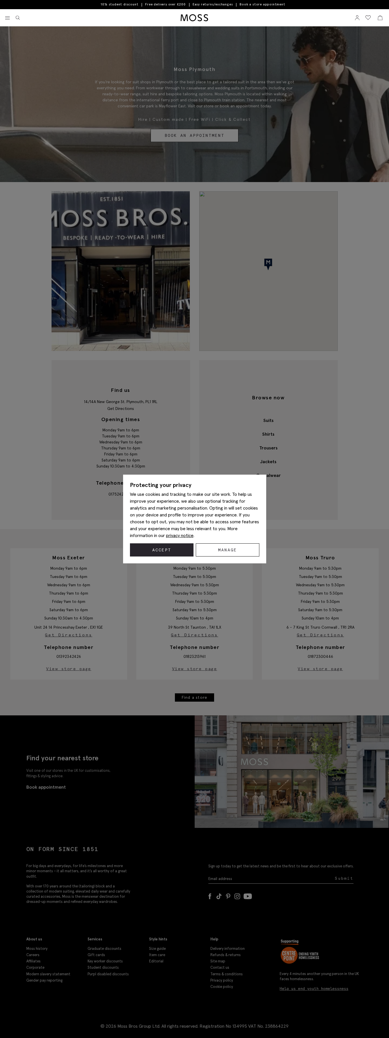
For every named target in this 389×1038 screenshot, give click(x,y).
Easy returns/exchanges (213, 4)
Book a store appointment (262, 4)
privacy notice (179, 535)
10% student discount (119, 4)
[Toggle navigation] (7, 18)
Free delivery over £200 (165, 4)
